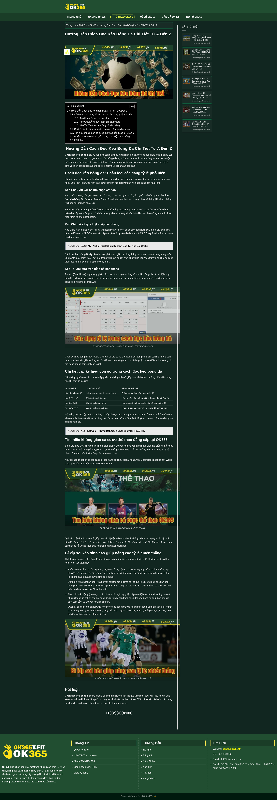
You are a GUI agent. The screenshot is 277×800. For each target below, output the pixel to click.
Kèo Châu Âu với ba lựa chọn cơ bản (98, 118)
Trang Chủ (74, 17)
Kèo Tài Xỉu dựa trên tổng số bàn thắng (99, 125)
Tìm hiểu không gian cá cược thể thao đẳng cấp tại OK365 (104, 133)
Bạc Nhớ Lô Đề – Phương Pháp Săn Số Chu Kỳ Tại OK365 (201, 95)
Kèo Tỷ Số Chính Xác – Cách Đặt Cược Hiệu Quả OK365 (201, 109)
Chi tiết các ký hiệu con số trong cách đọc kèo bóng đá (102, 129)
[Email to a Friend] (119, 713)
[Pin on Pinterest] (124, 713)
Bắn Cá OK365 (171, 17)
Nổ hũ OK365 (194, 17)
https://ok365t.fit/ (231, 749)
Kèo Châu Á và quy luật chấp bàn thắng (99, 122)
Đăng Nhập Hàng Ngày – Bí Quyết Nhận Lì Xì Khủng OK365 (201, 37)
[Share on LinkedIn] (129, 713)
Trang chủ (71, 25)
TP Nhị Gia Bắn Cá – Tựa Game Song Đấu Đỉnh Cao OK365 (201, 81)
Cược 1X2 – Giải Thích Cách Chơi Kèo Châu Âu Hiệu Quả (201, 124)
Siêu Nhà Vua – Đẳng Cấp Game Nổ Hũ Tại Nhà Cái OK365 (201, 52)
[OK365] (75, 6)
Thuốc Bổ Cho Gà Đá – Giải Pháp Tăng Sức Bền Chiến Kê (201, 66)
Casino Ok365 (97, 17)
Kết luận (78, 140)
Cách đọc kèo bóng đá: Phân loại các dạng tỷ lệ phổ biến (103, 114)
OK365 (83, 446)
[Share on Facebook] (108, 713)
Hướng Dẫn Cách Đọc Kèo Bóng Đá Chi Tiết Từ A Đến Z (98, 111)
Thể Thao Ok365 (122, 17)
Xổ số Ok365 (147, 17)
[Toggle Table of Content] (130, 106)
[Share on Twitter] (114, 713)
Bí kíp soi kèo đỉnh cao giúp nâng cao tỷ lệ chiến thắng (102, 136)
